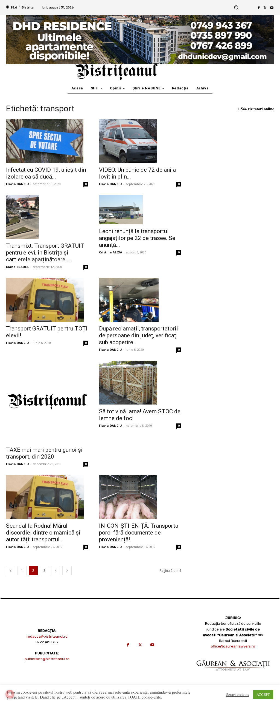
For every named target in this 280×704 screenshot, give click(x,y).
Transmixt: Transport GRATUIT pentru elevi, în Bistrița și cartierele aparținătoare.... (45, 252)
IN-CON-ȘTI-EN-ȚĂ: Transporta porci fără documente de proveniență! (138, 532)
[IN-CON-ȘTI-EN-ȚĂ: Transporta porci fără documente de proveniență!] (140, 497)
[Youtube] (272, 7)
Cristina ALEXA (110, 252)
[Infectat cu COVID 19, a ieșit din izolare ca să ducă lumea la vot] (47, 141)
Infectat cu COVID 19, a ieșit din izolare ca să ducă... (46, 173)
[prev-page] (10, 570)
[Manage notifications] (9, 694)
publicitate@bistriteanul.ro (47, 659)
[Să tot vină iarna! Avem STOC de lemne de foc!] (140, 383)
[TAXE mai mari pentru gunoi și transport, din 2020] (47, 402)
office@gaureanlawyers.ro (233, 646)
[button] (236, 7)
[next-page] (67, 570)
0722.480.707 (47, 642)
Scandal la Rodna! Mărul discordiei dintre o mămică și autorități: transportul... (43, 532)
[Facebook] (258, 7)
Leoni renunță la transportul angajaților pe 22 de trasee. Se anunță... (137, 238)
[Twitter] (265, 7)
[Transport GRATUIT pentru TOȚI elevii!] (47, 300)
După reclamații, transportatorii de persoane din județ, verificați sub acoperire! (138, 335)
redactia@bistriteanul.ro (47, 636)
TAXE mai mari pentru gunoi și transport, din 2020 (44, 453)
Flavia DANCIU (17, 184)
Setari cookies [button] (237, 694)
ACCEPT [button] (263, 694)
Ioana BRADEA (17, 267)
